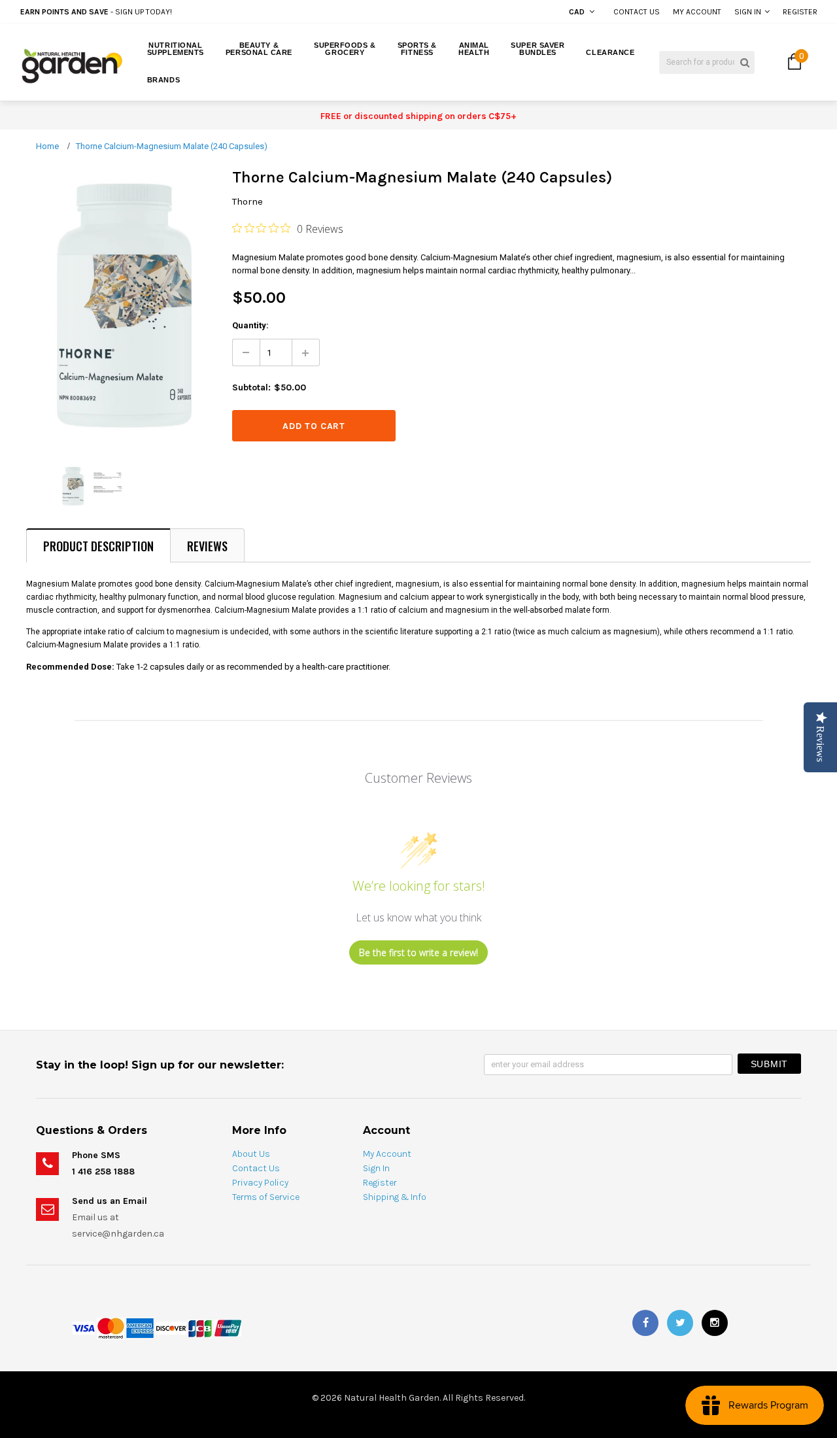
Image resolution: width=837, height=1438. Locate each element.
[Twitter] (680, 1323)
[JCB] (200, 1328)
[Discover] (171, 1328)
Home (47, 146)
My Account (697, 11)
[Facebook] (645, 1323)
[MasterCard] (110, 1328)
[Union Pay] (227, 1328)
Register (800, 11)
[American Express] (140, 1328)
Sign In (747, 11)
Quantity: (250, 325)
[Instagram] (715, 1323)
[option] (159, 12)
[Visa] (84, 1328)
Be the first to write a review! (418, 952)
